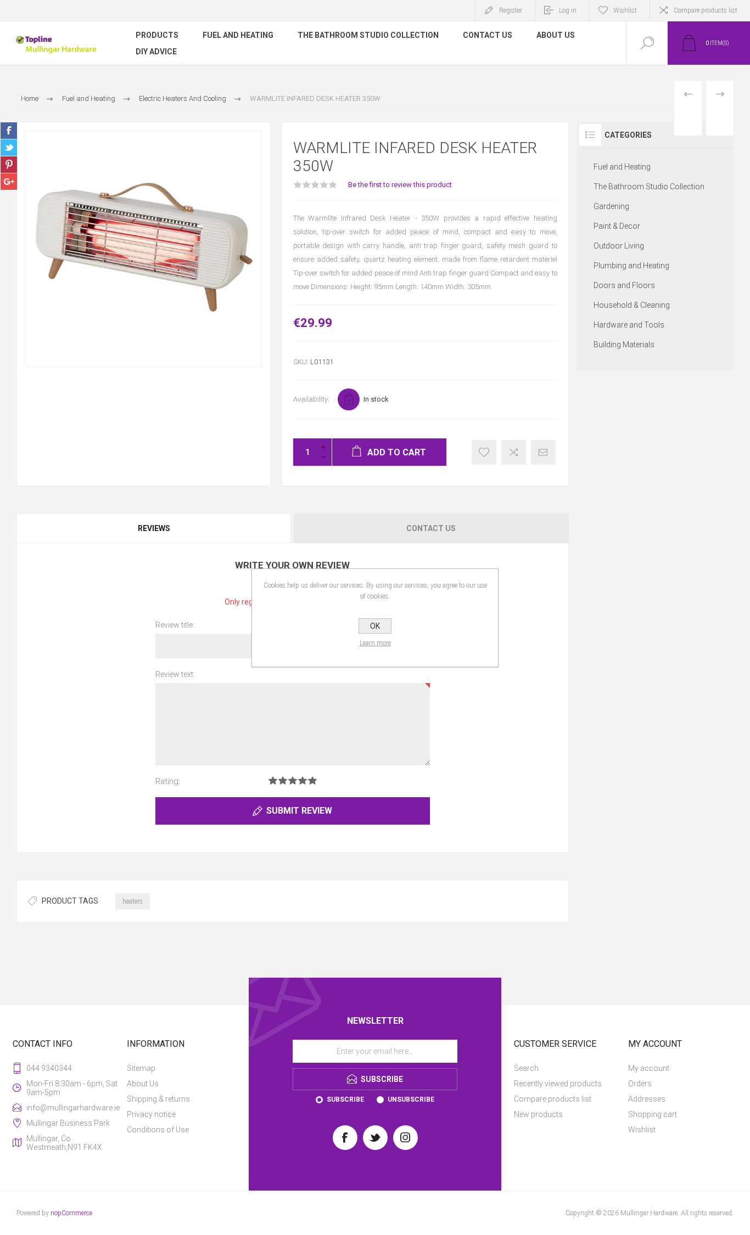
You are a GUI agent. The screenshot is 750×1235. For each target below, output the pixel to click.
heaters (132, 901)
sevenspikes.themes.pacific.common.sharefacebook (9, 130)
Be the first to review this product (400, 185)
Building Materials (624, 344)
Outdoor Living (619, 245)
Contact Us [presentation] (431, 528)
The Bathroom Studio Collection (649, 186)
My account (648, 1068)
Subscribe (345, 1099)
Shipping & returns (158, 1099)
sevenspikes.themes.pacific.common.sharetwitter (9, 147)
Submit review (299, 810)
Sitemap (141, 1068)
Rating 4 (302, 780)
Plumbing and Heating (631, 265)
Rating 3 (293, 780)
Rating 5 (312, 780)
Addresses (646, 1099)
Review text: (175, 674)
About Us (143, 1083)
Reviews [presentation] (154, 528)
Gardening (611, 206)
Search (526, 1068)
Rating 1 (273, 780)
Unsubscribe (411, 1099)
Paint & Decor (617, 226)
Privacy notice (151, 1114)
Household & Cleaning (632, 305)
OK (375, 626)
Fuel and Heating (622, 166)
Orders (640, 1083)
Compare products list (705, 10)
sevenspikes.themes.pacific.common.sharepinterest (9, 164)
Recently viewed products (558, 1083)
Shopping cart (652, 1114)
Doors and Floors (624, 285)
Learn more (375, 643)
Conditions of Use (158, 1129)
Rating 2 (283, 780)
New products (538, 1114)
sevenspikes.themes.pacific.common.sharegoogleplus (9, 181)
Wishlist (642, 1129)
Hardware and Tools (629, 324)
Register (510, 10)
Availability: (311, 399)
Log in (568, 10)
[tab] (154, 528)
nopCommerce (71, 1213)
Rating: (167, 781)
